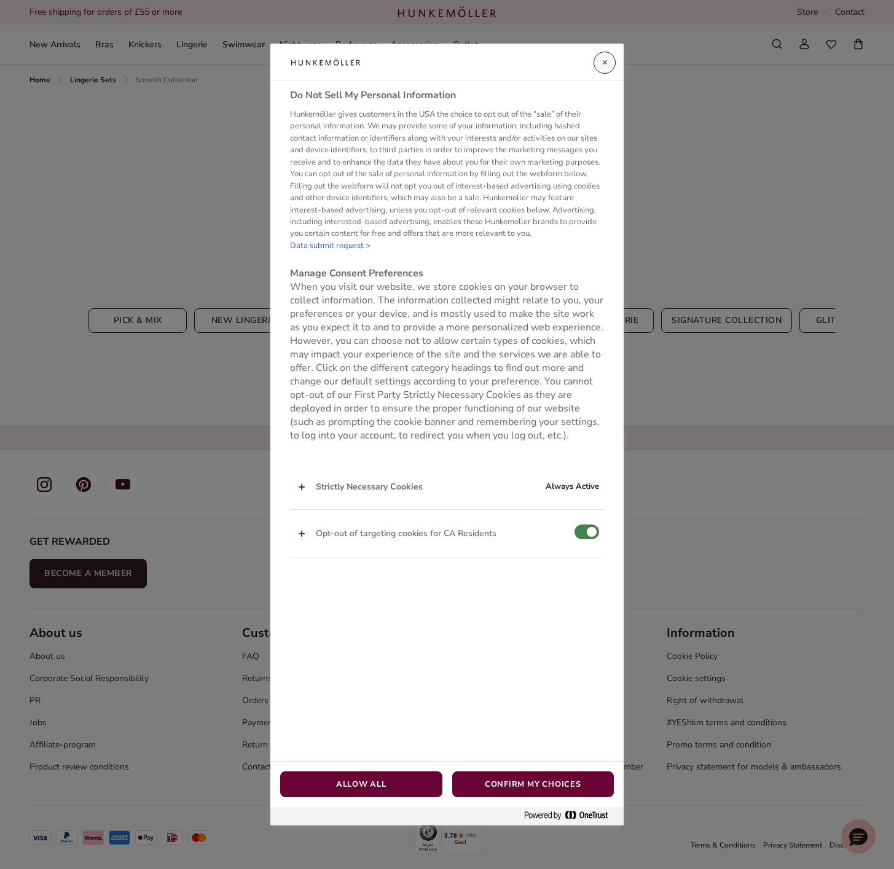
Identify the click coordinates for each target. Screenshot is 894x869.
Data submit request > (330, 245)
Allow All (361, 784)
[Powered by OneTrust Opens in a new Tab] (571, 816)
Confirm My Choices (533, 784)
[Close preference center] (604, 62)
